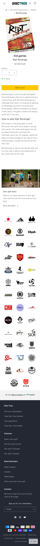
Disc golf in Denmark (12, 449)
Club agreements (10, 421)
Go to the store (9, 206)
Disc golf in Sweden (11, 454)
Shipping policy (33, 538)
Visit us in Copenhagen (13, 411)
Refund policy (32, 535)
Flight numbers (9, 467)
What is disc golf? (11, 439)
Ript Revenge (21, 13)
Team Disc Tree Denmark (13, 416)
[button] (4, 3)
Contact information (21, 541)
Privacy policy (8, 538)
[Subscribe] (33, 509)
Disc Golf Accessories (19, 10)
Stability (7, 472)
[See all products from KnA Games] (20, 56)
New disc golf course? (12, 444)
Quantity (5, 68)
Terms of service (20, 538)
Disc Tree (12, 535)
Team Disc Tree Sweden (13, 426)
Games (33, 10)
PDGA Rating (9, 476)
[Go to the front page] (6, 10)
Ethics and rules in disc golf (14, 481)
